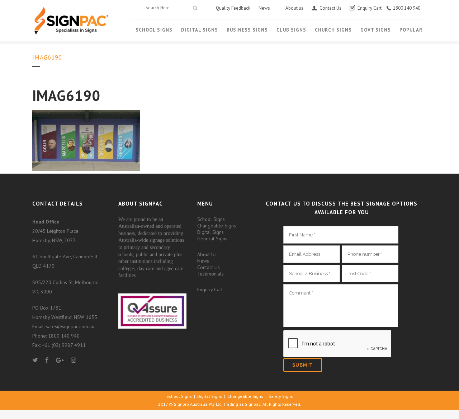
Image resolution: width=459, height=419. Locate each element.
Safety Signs (281, 396)
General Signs (212, 238)
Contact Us (208, 267)
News (203, 261)
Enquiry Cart (210, 289)
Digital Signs (210, 232)
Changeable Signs (216, 225)
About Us (207, 254)
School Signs (211, 219)
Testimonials (210, 273)
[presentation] (337, 344)
